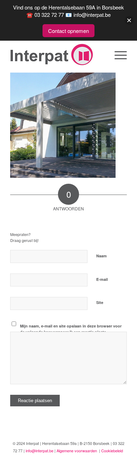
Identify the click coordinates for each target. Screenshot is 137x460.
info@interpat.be (39, 450)
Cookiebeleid (112, 450)
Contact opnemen (68, 30)
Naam (103, 255)
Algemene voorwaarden (77, 450)
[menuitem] (117, 55)
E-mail (103, 279)
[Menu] (117, 55)
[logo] (56, 55)
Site (99, 302)
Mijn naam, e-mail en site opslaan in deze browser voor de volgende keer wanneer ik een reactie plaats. (71, 328)
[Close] (129, 20)
